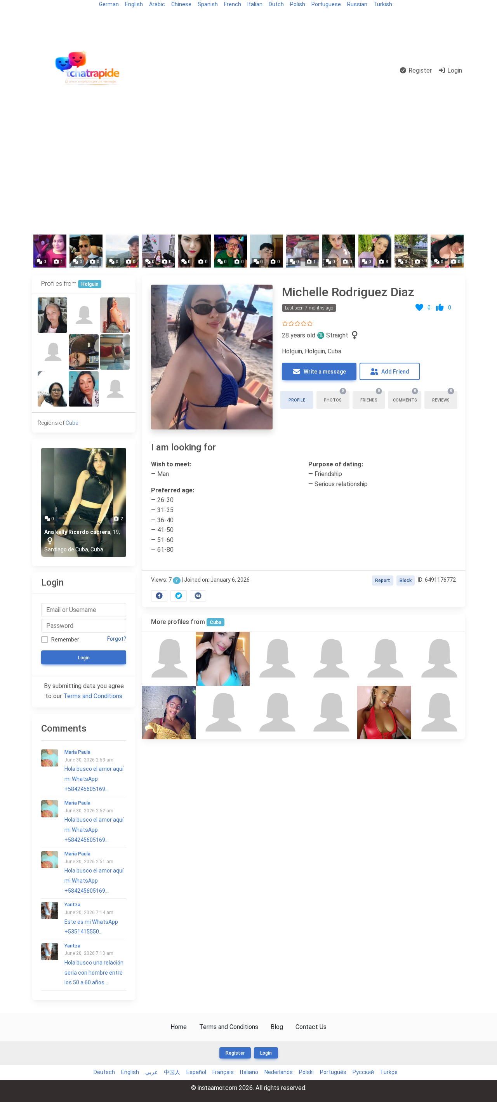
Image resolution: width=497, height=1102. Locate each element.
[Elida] (52, 389)
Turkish (383, 4)
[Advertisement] (248, 171)
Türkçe (389, 1072)
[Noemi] (330, 659)
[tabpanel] (303, 441)
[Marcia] (83, 315)
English (134, 4)
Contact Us (311, 1027)
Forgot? (116, 639)
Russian (357, 4)
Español (196, 1072)
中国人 (172, 1072)
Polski (306, 1072)
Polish (297, 4)
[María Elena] (115, 315)
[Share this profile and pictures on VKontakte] (198, 595)
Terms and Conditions (92, 696)
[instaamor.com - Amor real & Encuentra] (89, 70)
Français (223, 1072)
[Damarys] (438, 659)
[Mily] (83, 352)
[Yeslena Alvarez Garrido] (115, 352)
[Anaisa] (222, 713)
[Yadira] (83, 389)
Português (333, 1072)
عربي (151, 1072)
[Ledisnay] (276, 713)
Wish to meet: (171, 464)
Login (454, 70)
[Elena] (168, 713)
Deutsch (104, 1072)
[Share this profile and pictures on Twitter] (178, 595)
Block (406, 580)
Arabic (157, 4)
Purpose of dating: (335, 464)
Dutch (276, 4)
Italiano (249, 1072)
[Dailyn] (52, 315)
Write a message (324, 371)
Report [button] (382, 580)
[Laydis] (330, 713)
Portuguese (326, 4)
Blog (41, 18)
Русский (363, 1072)
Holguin (89, 284)
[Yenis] (384, 659)
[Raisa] (276, 659)
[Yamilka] (52, 352)
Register (419, 70)
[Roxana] (222, 659)
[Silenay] (384, 713)
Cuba (215, 622)
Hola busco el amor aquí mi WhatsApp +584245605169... (93, 770)
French (232, 4)
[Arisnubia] (438, 713)
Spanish (208, 4)
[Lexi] (115, 389)
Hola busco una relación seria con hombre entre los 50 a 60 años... (93, 964)
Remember (65, 639)
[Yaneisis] (168, 659)
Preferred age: (172, 490)
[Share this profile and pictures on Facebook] (159, 595)
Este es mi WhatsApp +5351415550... (91, 918)
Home (178, 1027)
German (109, 4)
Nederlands (278, 1072)
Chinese (181, 4)
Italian (254, 4)
